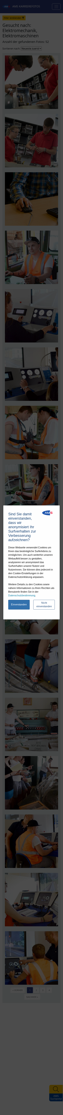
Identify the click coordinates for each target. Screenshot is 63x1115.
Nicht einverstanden (44, 605)
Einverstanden (19, 604)
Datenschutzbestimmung (21, 595)
